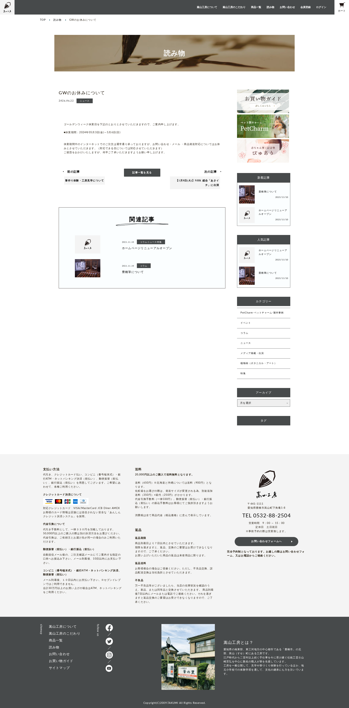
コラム (244, 333)
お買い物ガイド (61, 661)
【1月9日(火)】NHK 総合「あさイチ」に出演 (197, 182)
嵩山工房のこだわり (234, 7)
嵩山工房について (207, 7)
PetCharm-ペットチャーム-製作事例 (262, 313)
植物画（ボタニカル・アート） (258, 363)
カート (342, 10)
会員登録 (305, 7)
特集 (243, 373)
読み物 (270, 7)
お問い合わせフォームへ (266, 541)
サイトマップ (59, 668)
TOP (43, 20)
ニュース (245, 343)
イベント (245, 323)
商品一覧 (256, 7)
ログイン (321, 7)
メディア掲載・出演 (252, 353)
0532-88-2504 (272, 515)
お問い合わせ (287, 7)
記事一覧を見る (142, 172)
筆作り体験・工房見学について (84, 180)
